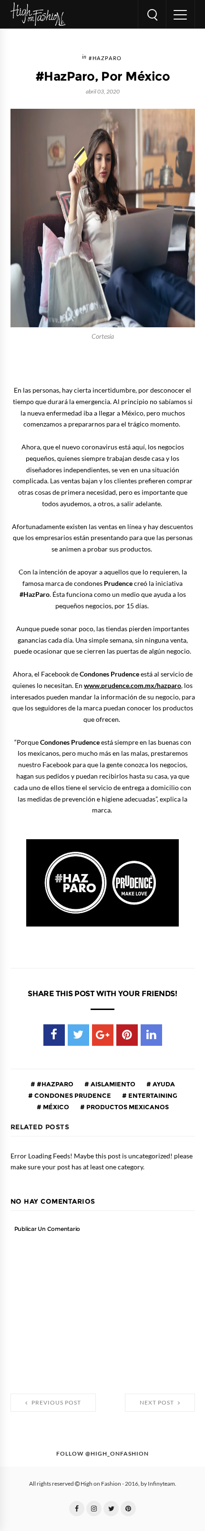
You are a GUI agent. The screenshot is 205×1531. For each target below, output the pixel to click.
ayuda (163, 1084)
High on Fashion (101, 1484)
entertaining (152, 1095)
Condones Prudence (72, 1095)
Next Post (157, 1403)
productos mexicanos (127, 1107)
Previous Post (55, 1403)
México (55, 1107)
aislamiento (112, 1084)
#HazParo (105, 58)
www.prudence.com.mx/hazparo (132, 685)
